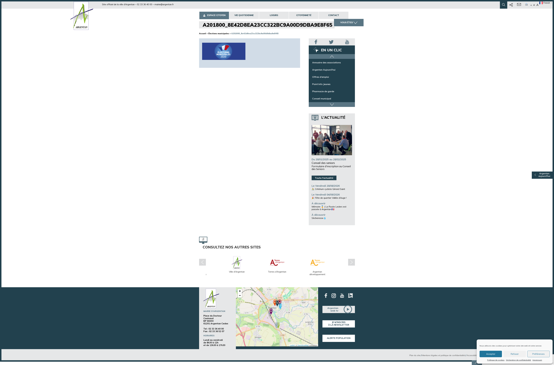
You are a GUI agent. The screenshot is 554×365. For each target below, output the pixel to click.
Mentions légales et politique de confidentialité (443, 355)
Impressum (537, 360)
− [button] (240, 295)
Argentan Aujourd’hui (323, 70)
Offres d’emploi (320, 77)
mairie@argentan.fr (164, 4)
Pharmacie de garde (323, 91)
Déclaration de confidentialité (518, 360)
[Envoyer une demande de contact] (519, 5)
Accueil (202, 33)
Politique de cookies (496, 360)
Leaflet (292, 345)
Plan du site (414, 355)
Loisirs (274, 15)
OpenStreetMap (303, 345)
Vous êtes (346, 22)
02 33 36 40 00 (144, 4)
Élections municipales (218, 33)
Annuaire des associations (326, 63)
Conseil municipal (321, 99)
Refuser (515, 354)
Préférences (538, 354)
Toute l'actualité (324, 177)
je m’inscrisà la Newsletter (338, 323)
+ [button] (240, 291)
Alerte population (338, 338)
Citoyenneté (303, 15)
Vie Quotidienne (244, 15)
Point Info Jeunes (321, 84)
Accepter (490, 354)
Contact (333, 15)
